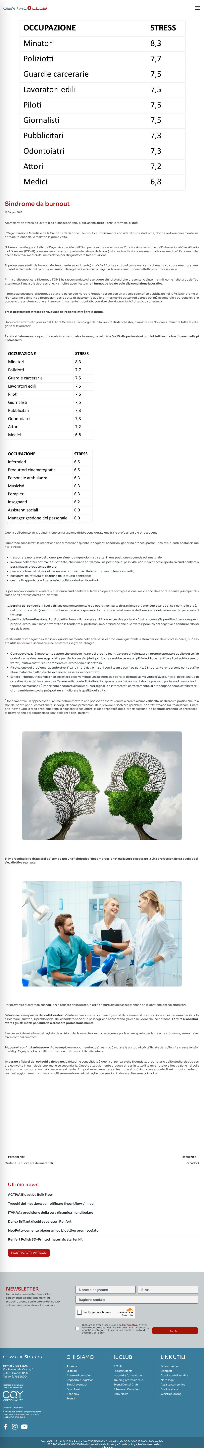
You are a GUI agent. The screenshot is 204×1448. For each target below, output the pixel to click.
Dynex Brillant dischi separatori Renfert (40, 1221)
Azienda (72, 1366)
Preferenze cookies (149, 1444)
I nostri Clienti (123, 1371)
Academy (73, 1394)
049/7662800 (17, 1376)
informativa (130, 1324)
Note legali (168, 1380)
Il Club (118, 1366)
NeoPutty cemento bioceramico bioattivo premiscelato (53, 1230)
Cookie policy (127, 1444)
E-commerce (169, 1366)
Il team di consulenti (80, 1375)
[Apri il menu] (197, 8)
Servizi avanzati (77, 1384)
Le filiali (72, 1371)
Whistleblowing (171, 1394)
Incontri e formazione (128, 1375)
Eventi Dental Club (126, 1384)
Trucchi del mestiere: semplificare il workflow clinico (51, 1204)
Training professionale (128, 1380)
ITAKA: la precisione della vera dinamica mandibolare (50, 1212)
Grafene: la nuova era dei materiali (29, 1160)
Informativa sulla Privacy (101, 1444)
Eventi (71, 1398)
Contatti (166, 1371)
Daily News (121, 1394)
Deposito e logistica (80, 1380)
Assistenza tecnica (173, 1384)
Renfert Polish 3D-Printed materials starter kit (45, 1239)
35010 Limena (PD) (15, 1373)
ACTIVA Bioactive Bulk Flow (30, 1195)
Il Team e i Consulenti (127, 1389)
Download (73, 1389)
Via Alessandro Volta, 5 (18, 1369)
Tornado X (190, 1160)
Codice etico (169, 1389)
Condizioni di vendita (174, 1375)
